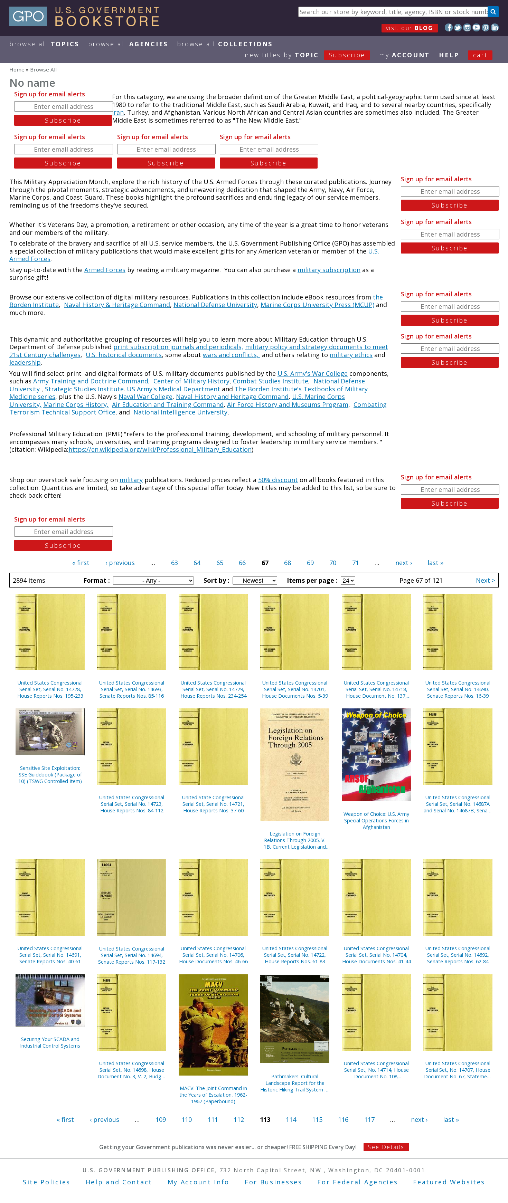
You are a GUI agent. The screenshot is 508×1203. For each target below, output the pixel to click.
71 (355, 562)
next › (403, 562)
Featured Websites (449, 1182)
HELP (449, 55)
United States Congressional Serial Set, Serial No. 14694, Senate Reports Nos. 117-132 (131, 955)
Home (17, 69)
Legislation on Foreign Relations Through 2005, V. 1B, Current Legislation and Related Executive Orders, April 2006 (295, 840)
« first (81, 562)
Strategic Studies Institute (84, 389)
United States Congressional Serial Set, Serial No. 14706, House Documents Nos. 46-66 (213, 955)
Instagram (467, 27)
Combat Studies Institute (270, 381)
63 (174, 562)
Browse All (44, 44)
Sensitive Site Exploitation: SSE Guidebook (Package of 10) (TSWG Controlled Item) (50, 774)
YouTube (476, 27)
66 (242, 562)
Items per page (311, 580)
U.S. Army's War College (312, 373)
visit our (409, 28)
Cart (480, 55)
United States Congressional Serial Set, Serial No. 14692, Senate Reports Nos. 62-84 (457, 955)
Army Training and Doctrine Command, (91, 381)
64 (197, 562)
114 (291, 1119)
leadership (25, 362)
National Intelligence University (180, 412)
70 (332, 562)
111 (213, 1119)
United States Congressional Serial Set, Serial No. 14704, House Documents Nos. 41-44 (376, 955)
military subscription (329, 270)
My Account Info (199, 1182)
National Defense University (215, 304)
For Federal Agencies (357, 1182)
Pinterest (486, 27)
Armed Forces (104, 270)
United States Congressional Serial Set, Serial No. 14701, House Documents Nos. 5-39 (295, 689)
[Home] (87, 24)
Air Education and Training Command (168, 404)
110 (186, 1119)
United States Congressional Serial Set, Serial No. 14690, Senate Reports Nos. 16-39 (457, 689)
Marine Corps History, (76, 404)
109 (161, 1119)
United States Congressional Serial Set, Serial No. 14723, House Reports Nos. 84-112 (131, 804)
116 (343, 1119)
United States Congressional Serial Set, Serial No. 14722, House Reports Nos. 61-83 (294, 955)
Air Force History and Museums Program (287, 404)
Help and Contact (119, 1182)
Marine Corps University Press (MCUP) (317, 304)
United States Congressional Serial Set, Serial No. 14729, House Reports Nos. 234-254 (213, 689)
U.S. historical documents (124, 355)
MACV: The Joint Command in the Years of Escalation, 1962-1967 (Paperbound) (213, 1095)
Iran (118, 112)
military (131, 480)
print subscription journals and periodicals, (178, 347)
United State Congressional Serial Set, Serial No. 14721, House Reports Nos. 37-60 (213, 804)
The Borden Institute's (268, 389)
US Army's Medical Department (173, 389)
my (404, 55)
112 (239, 1119)
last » (435, 562)
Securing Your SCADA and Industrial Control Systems (50, 1042)
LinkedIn (495, 27)
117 (369, 1119)
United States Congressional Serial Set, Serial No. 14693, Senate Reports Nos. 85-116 (131, 689)
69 (310, 562)
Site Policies (46, 1182)
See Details (386, 1147)
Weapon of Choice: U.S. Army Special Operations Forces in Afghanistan (376, 820)
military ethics (351, 355)
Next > (485, 580)
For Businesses (273, 1182)
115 (317, 1119)
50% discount (278, 480)
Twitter (458, 27)
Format (95, 580)
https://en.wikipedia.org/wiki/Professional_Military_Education (160, 449)
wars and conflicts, (231, 355)
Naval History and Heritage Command (232, 396)
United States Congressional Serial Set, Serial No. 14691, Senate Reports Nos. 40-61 (50, 955)
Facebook (449, 27)
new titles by (305, 55)
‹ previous (120, 562)
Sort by (216, 580)
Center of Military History (191, 381)
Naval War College (145, 396)
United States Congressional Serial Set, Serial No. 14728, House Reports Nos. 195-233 (50, 689)
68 (287, 562)
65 (219, 562)
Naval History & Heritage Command (117, 304)
